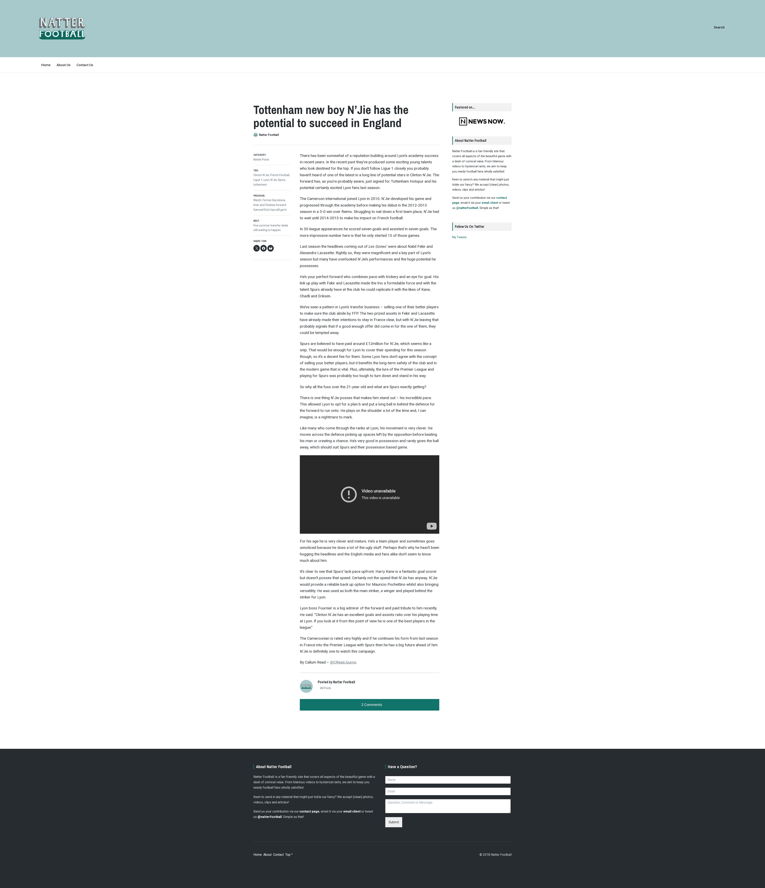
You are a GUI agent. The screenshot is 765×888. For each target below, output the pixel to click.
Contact (278, 855)
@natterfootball (467, 208)
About (267, 855)
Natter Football (269, 134)
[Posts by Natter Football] (256, 134)
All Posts (325, 688)
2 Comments (371, 705)
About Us (64, 65)
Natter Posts (261, 159)
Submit (393, 822)
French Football (279, 175)
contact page (309, 811)
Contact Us (84, 65)
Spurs (281, 179)
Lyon (266, 179)
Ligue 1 (257, 179)
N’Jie (274, 179)
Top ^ (289, 855)
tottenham (260, 184)
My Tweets (459, 237)
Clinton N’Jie (261, 175)
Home (46, 65)
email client (490, 203)
